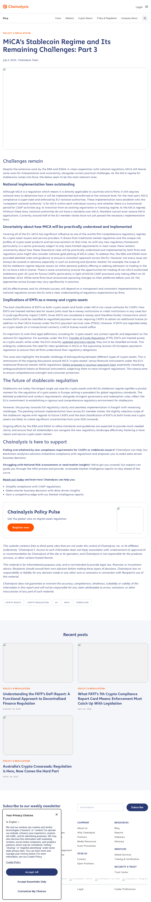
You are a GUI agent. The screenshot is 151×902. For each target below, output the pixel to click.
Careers (81, 859)
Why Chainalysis (86, 832)
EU (56, 603)
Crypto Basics (85, 18)
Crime (58, 18)
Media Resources (86, 841)
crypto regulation (38, 603)
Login (139, 7)
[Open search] (145, 18)
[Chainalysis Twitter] (81, 879)
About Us (82, 828)
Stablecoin (82, 603)
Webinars (119, 837)
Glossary (119, 841)
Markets (69, 18)
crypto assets (13, 603)
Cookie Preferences (125, 889)
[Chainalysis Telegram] (135, 879)
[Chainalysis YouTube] (107, 879)
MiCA (67, 603)
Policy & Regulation (107, 18)
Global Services (122, 854)
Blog (5, 18)
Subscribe (137, 807)
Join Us (82, 853)
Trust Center (121, 872)
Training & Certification (126, 859)
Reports (118, 832)
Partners (82, 837)
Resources (121, 822)
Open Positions (85, 863)
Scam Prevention (86, 845)
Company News (129, 18)
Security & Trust (125, 866)
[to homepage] (69, 7)
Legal (80, 889)
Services (120, 849)
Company (83, 822)
